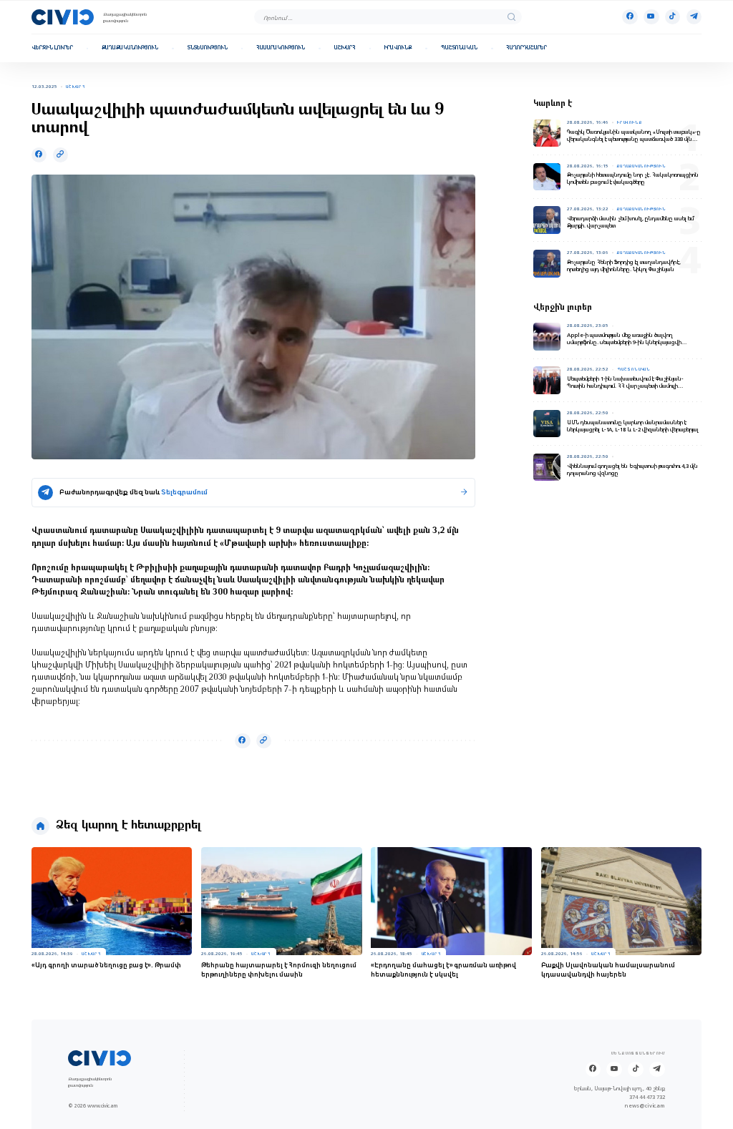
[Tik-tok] (672, 16)
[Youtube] (651, 16)
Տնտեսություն (208, 48)
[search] (511, 16)
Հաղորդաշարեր (526, 48)
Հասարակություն (280, 48)
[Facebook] (629, 16)
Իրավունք (398, 48)
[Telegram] (694, 16)
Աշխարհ (345, 48)
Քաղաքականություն (130, 48)
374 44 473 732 (647, 1097)
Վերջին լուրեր (52, 48)
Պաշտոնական (459, 48)
